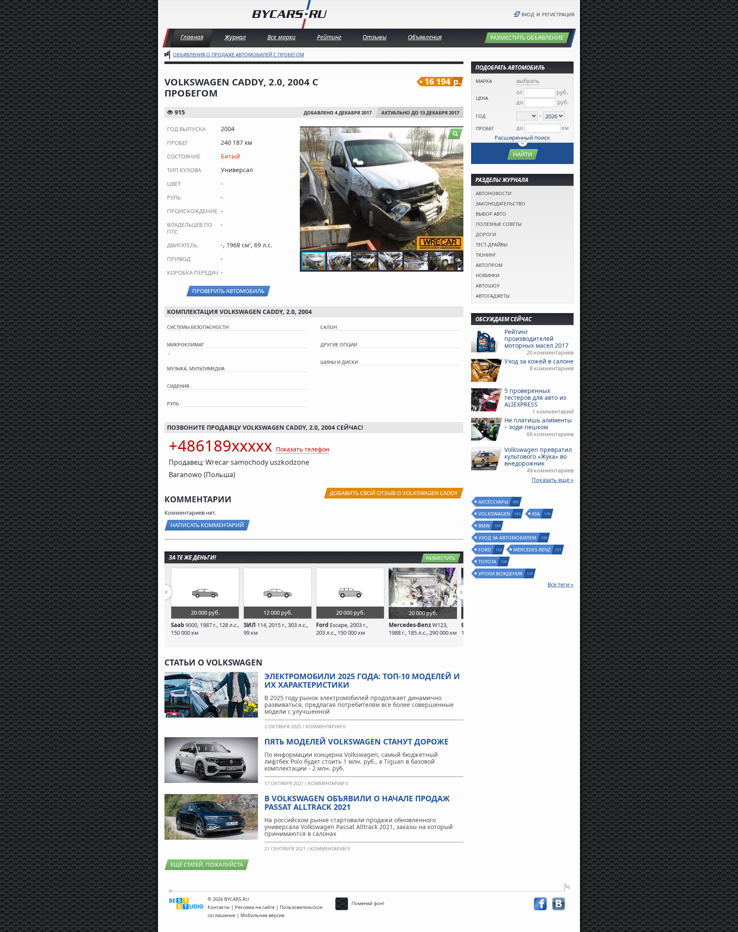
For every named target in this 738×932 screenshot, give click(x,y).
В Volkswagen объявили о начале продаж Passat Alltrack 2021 (357, 802)
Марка (484, 81)
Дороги (486, 234)
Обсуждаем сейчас (503, 319)
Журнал (235, 37)
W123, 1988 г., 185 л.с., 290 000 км (423, 628)
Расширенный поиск (522, 137)
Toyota (487, 561)
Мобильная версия (262, 915)
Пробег (485, 128)
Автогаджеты (493, 296)
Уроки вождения (500, 573)
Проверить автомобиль (228, 291)
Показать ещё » (553, 480)
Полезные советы (498, 224)
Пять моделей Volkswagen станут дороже (356, 741)
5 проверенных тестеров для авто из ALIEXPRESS (535, 397)
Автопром (489, 265)
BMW (484, 525)
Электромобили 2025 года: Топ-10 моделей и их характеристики (362, 680)
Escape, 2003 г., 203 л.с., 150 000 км (342, 628)
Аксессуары (493, 501)
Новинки (487, 275)
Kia (536, 513)
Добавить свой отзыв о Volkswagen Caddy (393, 493)
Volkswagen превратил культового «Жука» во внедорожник (538, 456)
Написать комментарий (207, 525)
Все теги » (561, 584)
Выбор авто (491, 214)
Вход (527, 14)
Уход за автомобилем (507, 537)
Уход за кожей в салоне (539, 361)
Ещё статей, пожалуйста (206, 864)
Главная (192, 37)
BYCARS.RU (236, 899)
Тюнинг (486, 255)
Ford (485, 549)
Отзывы (375, 37)
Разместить (440, 558)
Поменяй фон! (367, 903)
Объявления (425, 37)
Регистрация (558, 14)
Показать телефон (302, 449)
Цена (482, 98)
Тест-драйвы (491, 244)
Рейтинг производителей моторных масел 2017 (536, 338)
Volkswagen (494, 513)
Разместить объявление (526, 37)
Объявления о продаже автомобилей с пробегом (238, 54)
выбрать (527, 81)
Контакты (219, 907)
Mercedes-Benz (532, 549)
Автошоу (488, 285)
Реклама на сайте (255, 907)
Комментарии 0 (325, 726)
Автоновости (493, 193)
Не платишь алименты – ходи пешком (538, 423)
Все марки (281, 37)
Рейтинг (329, 37)
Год (481, 116)
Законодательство (500, 203)
